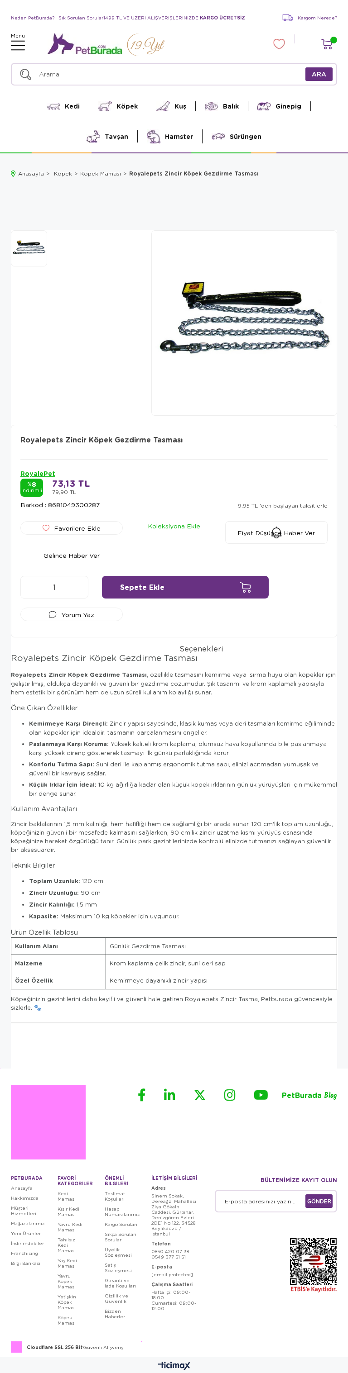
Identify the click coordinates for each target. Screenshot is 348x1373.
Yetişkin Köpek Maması (67, 1302)
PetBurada (309, 1096)
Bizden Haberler (115, 1313)
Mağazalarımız (28, 1223)
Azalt (31, 587)
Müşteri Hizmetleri (23, 1210)
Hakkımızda (25, 1198)
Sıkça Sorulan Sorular (120, 1236)
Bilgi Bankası (25, 1263)
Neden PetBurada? (32, 17)
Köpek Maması (67, 1320)
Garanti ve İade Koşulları (120, 1283)
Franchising (24, 1253)
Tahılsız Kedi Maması (67, 1245)
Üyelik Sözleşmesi (118, 1252)
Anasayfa (22, 1188)
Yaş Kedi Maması (67, 1263)
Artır (77, 587)
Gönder (319, 1201)
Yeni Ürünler (26, 1233)
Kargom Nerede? (317, 17)
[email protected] (172, 1274)
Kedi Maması (67, 1196)
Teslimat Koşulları (115, 1196)
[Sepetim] (326, 44)
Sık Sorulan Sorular (80, 17)
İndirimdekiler (27, 1243)
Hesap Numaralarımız (122, 1211)
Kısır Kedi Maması (68, 1211)
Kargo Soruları (121, 1224)
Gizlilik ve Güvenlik (116, 1298)
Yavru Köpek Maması (67, 1281)
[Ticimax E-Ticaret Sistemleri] (174, 1366)
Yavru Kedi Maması (70, 1226)
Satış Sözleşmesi (118, 1267)
